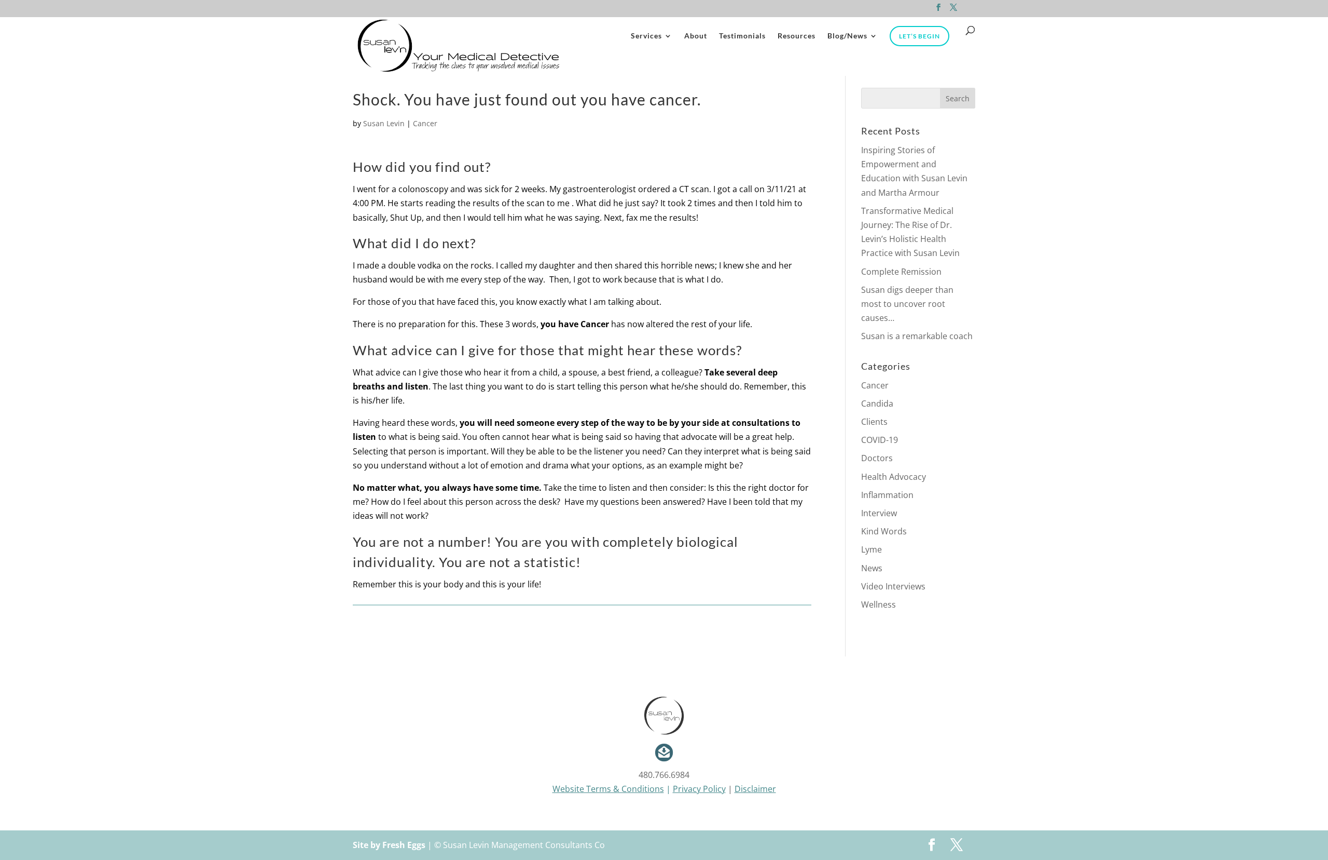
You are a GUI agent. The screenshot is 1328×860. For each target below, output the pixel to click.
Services (646, 36)
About (695, 36)
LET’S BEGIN (919, 36)
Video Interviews (893, 586)
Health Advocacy (893, 476)
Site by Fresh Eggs (389, 845)
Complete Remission (901, 271)
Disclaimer (755, 789)
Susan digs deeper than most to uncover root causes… (907, 304)
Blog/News (847, 36)
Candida (877, 403)
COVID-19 (879, 440)
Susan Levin (384, 123)
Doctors (877, 458)
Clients (874, 421)
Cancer (425, 123)
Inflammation (887, 495)
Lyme (871, 549)
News (871, 568)
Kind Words (884, 531)
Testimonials (742, 36)
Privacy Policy (699, 789)
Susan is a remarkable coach (917, 336)
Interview (879, 513)
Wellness (878, 604)
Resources (796, 36)
